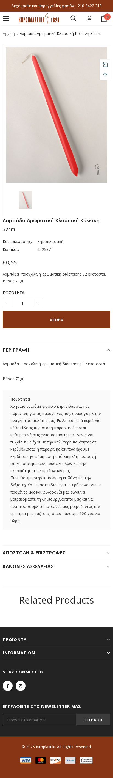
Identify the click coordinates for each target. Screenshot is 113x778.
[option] (56, 115)
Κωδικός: (11, 249)
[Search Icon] (73, 18)
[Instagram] (21, 686)
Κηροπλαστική (50, 241)
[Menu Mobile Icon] (6, 18)
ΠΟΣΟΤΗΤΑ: (14, 292)
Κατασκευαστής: (17, 241)
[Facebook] (8, 686)
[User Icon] (89, 18)
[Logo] (39, 18)
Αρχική (9, 33)
